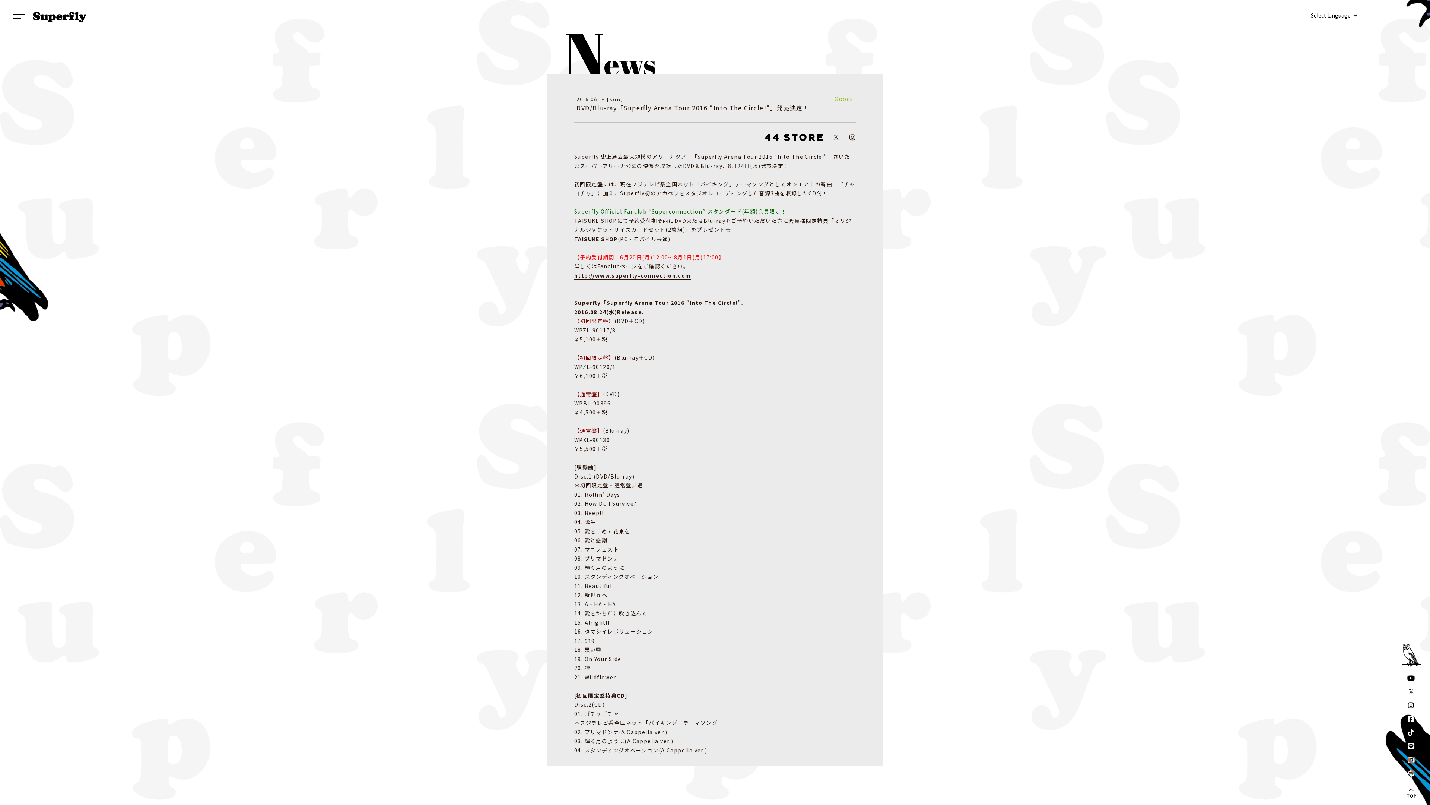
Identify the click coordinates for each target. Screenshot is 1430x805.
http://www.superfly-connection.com (632, 275)
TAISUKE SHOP (596, 239)
